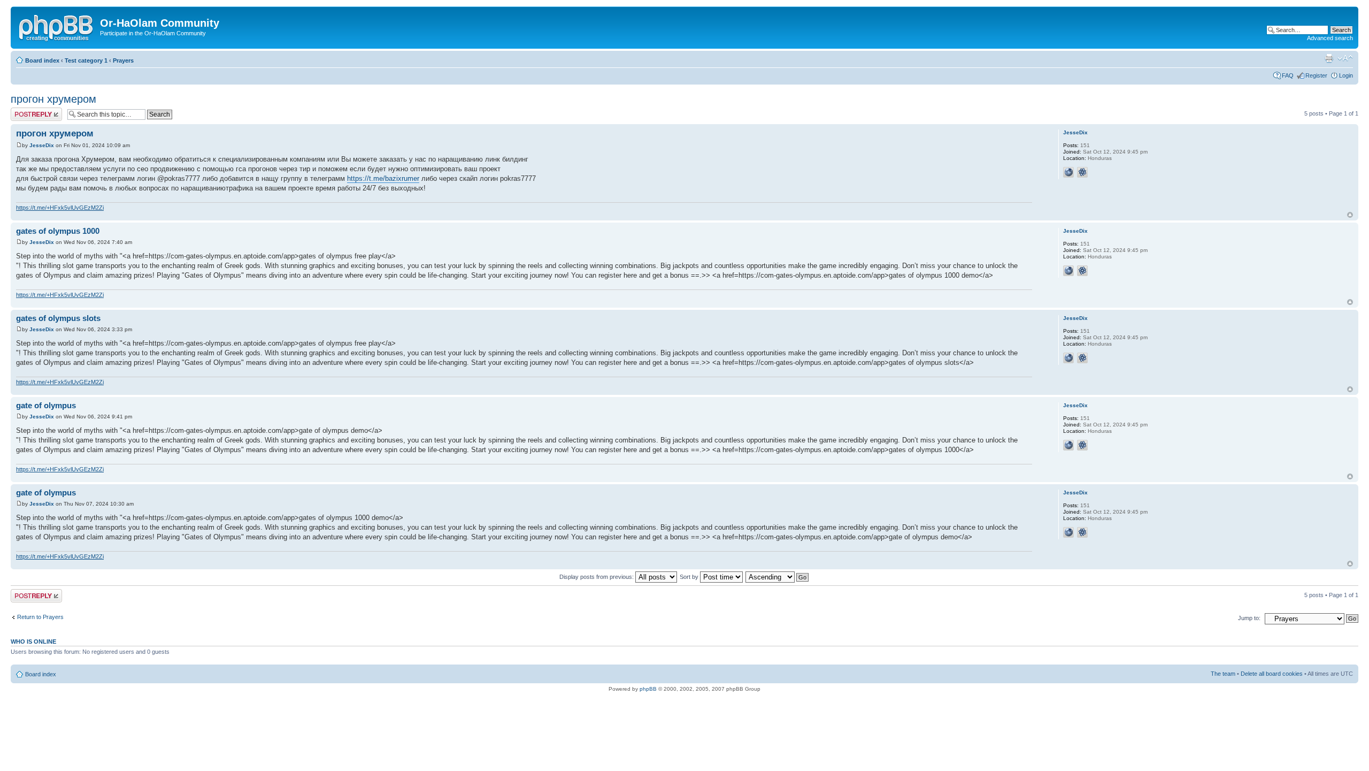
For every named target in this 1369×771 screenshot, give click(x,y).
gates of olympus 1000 (57, 230)
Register (1316, 75)
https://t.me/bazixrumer (383, 178)
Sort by (690, 577)
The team (1223, 673)
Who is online (33, 641)
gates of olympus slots (58, 318)
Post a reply (26, 111)
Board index (42, 60)
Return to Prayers (40, 617)
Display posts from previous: (597, 577)
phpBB (648, 689)
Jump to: (1249, 618)
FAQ (1288, 75)
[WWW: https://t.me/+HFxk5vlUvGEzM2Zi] (1068, 172)
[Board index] (56, 26)
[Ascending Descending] (777, 577)
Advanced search (1330, 38)
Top (1350, 215)
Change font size (1345, 58)
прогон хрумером (53, 99)
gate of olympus (46, 405)
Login (1346, 75)
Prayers (123, 60)
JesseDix (41, 145)
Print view (1329, 58)
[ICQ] (1082, 172)
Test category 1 (86, 60)
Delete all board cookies (1272, 673)
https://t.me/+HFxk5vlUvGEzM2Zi (60, 207)
